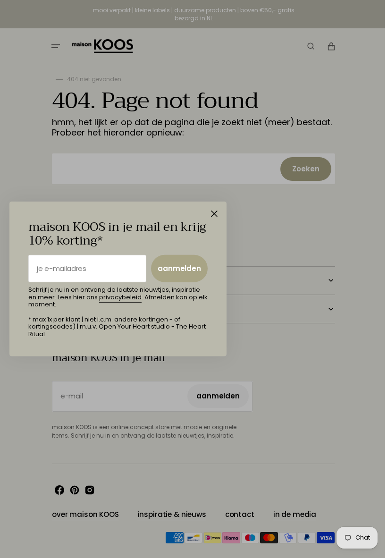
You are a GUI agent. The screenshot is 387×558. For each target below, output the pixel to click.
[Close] (214, 213)
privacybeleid (120, 297)
